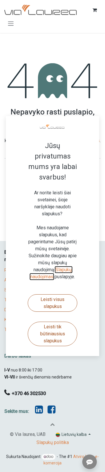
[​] (51, 411)
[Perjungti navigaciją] (10, 23)
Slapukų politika (52, 442)
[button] (53, 424)
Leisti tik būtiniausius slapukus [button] (52, 334)
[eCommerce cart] (94, 10)
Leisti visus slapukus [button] (52, 303)
